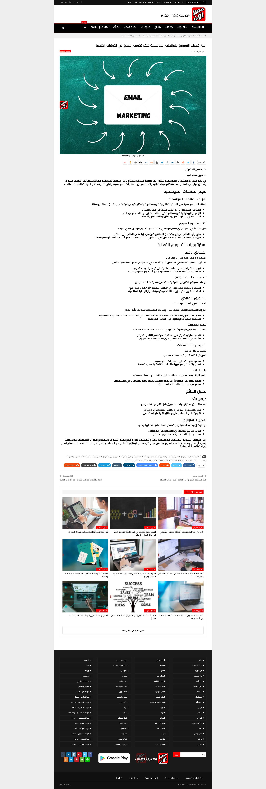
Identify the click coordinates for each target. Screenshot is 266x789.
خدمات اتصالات (122, 697)
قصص (200, 744)
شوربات (199, 718)
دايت (163, 733)
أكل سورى (198, 670)
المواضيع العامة (99, 26)
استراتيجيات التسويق (165, 456)
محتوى (149, 460)
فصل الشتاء (177, 460)
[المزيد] (85, 27)
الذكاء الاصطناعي (83, 681)
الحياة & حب (130, 26)
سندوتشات (198, 702)
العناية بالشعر (160, 697)
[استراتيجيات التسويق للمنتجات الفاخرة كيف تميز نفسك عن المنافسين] (181, 596)
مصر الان (129, 460)
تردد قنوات (123, 728)
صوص (200, 707)
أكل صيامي (198, 675)
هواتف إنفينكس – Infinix (80, 702)
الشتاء (91, 456)
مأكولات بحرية (197, 665)
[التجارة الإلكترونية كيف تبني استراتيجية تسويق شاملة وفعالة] (85, 555)
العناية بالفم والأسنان (157, 702)
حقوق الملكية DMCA (155, 2)
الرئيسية (196, 26)
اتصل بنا (130, 2)
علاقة (185, 460)
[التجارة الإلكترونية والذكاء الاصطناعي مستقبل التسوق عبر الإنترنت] (181, 555)
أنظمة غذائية (160, 660)
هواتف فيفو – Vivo (82, 723)
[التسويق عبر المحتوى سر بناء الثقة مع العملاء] (85, 596)
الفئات (84, 456)
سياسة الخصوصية (140, 2)
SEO (199, 456)
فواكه (200, 739)
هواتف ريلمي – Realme (80, 707)
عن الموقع (168, 2)
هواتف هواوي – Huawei (80, 733)
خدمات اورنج (122, 681)
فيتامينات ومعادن (121, 744)
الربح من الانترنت (121, 660)
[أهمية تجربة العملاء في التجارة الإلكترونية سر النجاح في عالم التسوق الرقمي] (133, 513)
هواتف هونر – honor (81, 739)
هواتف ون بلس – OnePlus (79, 744)
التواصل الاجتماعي (102, 456)
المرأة (116, 26)
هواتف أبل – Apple (82, 691)
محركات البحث (139, 460)
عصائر (200, 728)
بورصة (125, 712)
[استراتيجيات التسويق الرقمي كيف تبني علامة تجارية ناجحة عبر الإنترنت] (133, 555)
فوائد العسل (122, 739)
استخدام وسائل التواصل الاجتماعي (184, 456)
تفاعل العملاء (201, 460)
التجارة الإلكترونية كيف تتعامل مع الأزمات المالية (81, 480)
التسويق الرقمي (115, 456)
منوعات (145, 26)
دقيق (192, 460)
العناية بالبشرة (160, 691)
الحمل (163, 670)
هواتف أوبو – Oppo (82, 697)
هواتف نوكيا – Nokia (81, 728)
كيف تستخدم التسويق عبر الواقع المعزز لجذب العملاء (183, 480)
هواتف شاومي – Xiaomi (80, 718)
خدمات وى (123, 691)
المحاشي (199, 681)
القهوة (162, 707)
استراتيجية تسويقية (151, 456)
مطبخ (157, 26)
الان (124, 456)
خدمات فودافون (121, 686)
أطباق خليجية (197, 686)
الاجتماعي (131, 456)
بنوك (125, 707)
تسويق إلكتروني (65, 51)
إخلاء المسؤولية (179, 2)
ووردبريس (85, 675)
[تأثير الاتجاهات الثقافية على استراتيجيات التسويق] (85, 513)
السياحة (162, 718)
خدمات (169, 26)
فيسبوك (168, 460)
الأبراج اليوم (123, 702)
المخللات (199, 691)
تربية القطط (161, 728)
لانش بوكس (198, 733)
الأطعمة (140, 456)
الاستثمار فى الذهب (120, 665)
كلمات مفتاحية (158, 460)
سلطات (199, 712)
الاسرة (162, 665)
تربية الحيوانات (160, 723)
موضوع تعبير (160, 744)
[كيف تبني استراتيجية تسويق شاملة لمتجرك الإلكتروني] (181, 513)
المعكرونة (198, 697)
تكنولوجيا (182, 26)
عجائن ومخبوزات (196, 723)
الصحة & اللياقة (159, 681)
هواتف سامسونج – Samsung (78, 712)
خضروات (124, 733)
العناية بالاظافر (160, 686)
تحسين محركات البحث (73, 456)
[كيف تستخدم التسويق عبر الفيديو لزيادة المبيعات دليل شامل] (133, 596)
